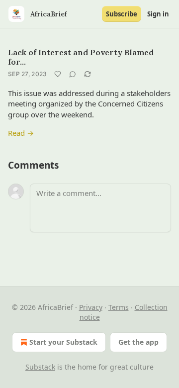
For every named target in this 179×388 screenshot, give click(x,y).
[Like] (57, 74)
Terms (118, 307)
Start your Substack (63, 342)
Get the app (138, 342)
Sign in (158, 13)
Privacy (90, 307)
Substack (40, 367)
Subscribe (121, 13)
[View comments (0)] (72, 74)
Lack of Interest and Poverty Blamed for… (81, 57)
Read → (21, 133)
